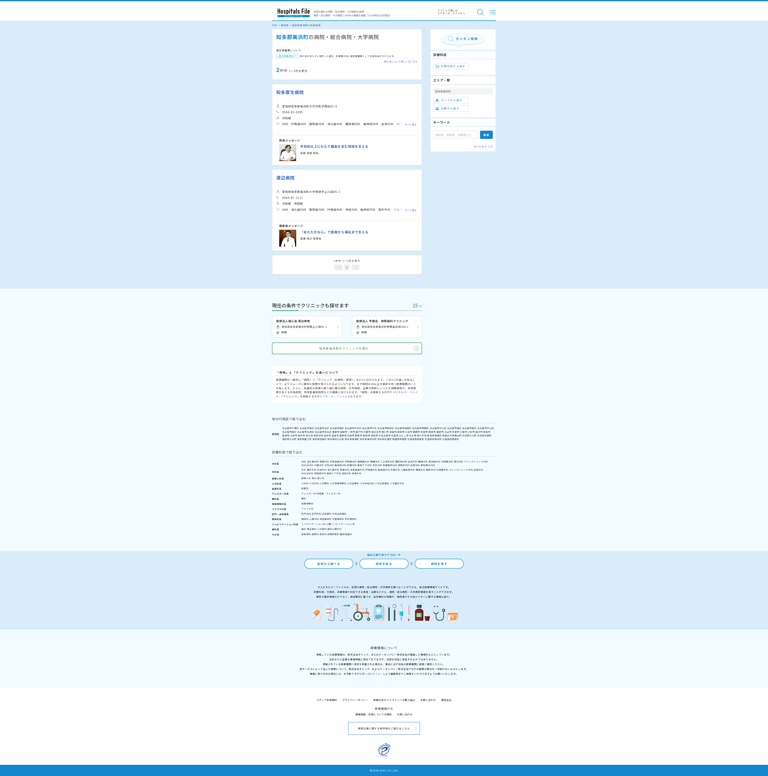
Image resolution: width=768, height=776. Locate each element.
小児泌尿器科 (382, 483)
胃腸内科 (324, 461)
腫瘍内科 (423, 461)
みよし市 (404, 435)
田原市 (358, 435)
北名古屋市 (385, 435)
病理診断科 (333, 534)
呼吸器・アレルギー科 (329, 493)
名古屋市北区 (322, 428)
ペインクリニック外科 (461, 469)
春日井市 (376, 431)
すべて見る (411, 124)
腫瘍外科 (420, 469)
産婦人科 (306, 478)
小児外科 (314, 483)
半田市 (367, 431)
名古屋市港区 (454, 428)
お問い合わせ (428, 700)
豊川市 (385, 431)
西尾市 (432, 431)
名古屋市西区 (337, 428)
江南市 (463, 431)
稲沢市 (479, 431)
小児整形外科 (397, 483)
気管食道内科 (337, 461)
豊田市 (416, 431)
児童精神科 (338, 518)
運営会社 (446, 700)
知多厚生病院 (290, 92)
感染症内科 (435, 461)
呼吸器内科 (351, 461)
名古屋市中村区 (353, 428)
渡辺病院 (285, 177)
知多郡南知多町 (368, 439)
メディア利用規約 (326, 700)
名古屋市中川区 (438, 428)
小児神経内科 (367, 483)
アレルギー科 (308, 493)
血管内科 (415, 465)
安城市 (424, 431)
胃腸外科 (345, 469)
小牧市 (471, 431)
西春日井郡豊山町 (452, 435)
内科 (303, 461)
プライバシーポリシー (355, 700)
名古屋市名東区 (305, 431)
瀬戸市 (359, 431)
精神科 (305, 518)
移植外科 (357, 473)
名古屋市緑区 (289, 431)
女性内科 (329, 465)
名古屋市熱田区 (420, 428)
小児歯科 (322, 528)
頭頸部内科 (404, 465)
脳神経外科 (384, 469)
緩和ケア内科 (364, 465)
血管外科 (478, 469)
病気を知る (384, 564)
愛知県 (285, 25)
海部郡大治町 (289, 439)
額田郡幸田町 (399, 439)
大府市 (293, 435)
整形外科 (312, 469)
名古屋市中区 (369, 428)
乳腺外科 (395, 469)
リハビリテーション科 (313, 523)
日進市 (350, 435)
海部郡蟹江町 (304, 439)
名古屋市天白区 (323, 431)
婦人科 (320, 478)
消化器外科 (333, 469)
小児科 (305, 483)
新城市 (486, 431)
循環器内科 (363, 461)
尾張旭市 (318, 435)
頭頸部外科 (320, 473)
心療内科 (314, 518)
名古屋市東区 (307, 428)
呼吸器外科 (371, 469)
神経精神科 (326, 518)
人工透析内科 (387, 461)
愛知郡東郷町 (434, 435)
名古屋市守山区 (485, 428)
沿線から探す (450, 108)
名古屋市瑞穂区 (403, 428)
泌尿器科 (327, 513)
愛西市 (366, 435)
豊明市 (343, 435)
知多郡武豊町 (384, 439)
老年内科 (377, 465)
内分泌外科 (307, 473)
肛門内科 (306, 513)
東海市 (285, 435)
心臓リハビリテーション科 (340, 523)
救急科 (323, 534)
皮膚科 (305, 488)
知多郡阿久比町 (335, 439)
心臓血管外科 (408, 469)
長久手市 (422, 435)
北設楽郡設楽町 (415, 439)
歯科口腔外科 (334, 528)
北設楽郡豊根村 (450, 439)
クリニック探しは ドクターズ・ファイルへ (451, 12)
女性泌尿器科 (339, 513)
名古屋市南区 (469, 428)
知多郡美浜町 (300, 25)
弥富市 (394, 435)
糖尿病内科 (401, 461)
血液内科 (413, 461)
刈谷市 (408, 431)
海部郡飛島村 (319, 439)
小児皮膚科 (353, 483)
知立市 (309, 435)
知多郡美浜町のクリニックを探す (344, 348)
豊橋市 (335, 431)
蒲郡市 (440, 431)
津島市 (393, 431)
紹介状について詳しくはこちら (401, 61)
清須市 (374, 435)
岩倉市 (335, 435)
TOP (274, 25)
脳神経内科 (341, 465)
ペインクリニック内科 (476, 461)
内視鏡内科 (447, 461)
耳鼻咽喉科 (307, 503)
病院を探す (439, 564)
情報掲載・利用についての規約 (373, 714)
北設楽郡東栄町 (433, 439)
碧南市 (400, 431)
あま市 (412, 435)
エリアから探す (451, 100)
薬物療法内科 (428, 465)
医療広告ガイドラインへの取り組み (394, 700)
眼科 (303, 498)
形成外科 (322, 469)
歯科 (303, 528)
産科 (314, 478)
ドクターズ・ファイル (333, 396)
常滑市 (455, 431)
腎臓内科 (375, 461)
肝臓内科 (352, 465)
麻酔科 (315, 534)
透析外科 (346, 473)
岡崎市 (343, 431)
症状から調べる (328, 564)
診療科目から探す (453, 66)
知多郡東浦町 (352, 439)
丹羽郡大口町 (469, 435)
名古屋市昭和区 (385, 428)
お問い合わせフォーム (372, 673)
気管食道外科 (357, 469)
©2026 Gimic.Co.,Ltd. (384, 770)
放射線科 (306, 534)
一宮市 (351, 431)
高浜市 (327, 435)
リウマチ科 (307, 508)
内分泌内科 (307, 465)
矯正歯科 (312, 528)
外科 (303, 469)
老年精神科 (351, 518)
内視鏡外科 (442, 469)
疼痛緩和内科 (390, 465)
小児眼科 (324, 483)
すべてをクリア (483, 146)
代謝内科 (319, 465)
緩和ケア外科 (334, 473)
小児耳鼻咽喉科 (338, 483)
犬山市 (447, 431)
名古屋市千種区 (290, 428)
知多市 (301, 435)
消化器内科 (313, 461)
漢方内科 (458, 461)
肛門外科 (316, 513)
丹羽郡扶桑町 (484, 435)
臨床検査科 (346, 534)
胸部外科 (431, 469)
